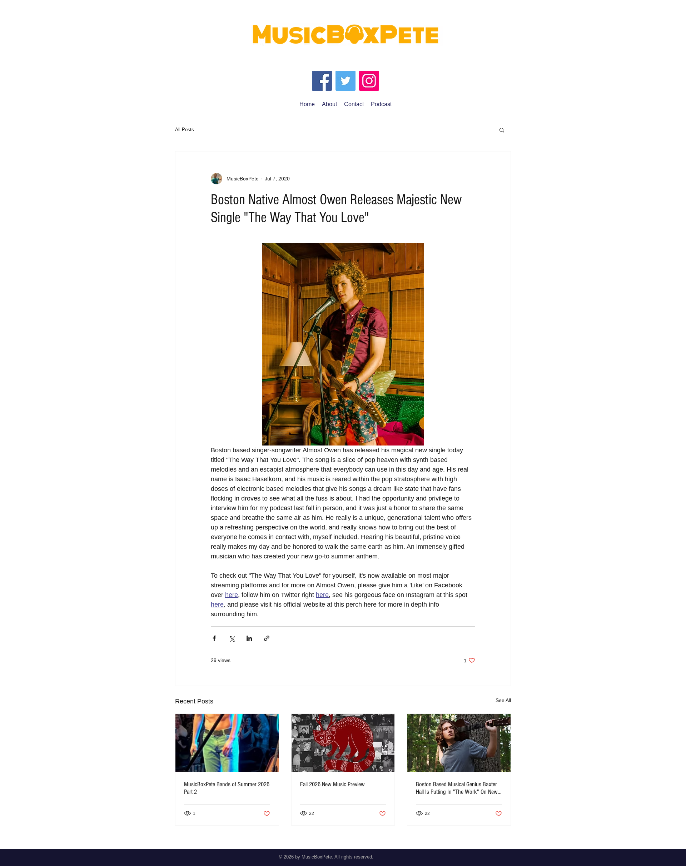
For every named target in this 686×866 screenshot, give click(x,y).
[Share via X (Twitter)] (231, 638)
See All (503, 700)
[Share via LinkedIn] (249, 638)
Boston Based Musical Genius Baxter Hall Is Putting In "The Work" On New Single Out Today (457, 788)
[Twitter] (345, 81)
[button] (501, 130)
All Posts (184, 129)
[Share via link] (266, 638)
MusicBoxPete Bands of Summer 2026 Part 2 (226, 788)
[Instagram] (369, 81)
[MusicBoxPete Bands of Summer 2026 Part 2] (227, 743)
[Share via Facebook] (214, 638)
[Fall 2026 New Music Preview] (343, 743)
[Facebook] (322, 81)
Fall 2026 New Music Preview (332, 784)
